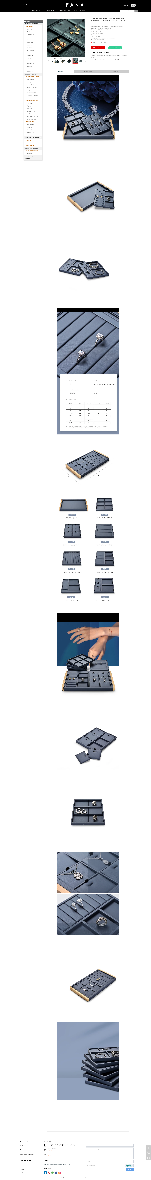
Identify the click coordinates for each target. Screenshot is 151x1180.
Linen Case (29, 69)
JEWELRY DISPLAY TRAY (32, 100)
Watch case (28, 143)
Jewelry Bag (29, 58)
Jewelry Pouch (30, 55)
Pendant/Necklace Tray (32, 116)
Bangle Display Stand (31, 92)
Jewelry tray (29, 103)
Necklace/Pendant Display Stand (34, 84)
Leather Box (29, 29)
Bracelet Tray (30, 114)
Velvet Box (29, 37)
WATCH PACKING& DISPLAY (33, 137)
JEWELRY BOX (29, 26)
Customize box (30, 50)
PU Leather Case (30, 63)
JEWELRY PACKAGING (36, 10)
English (133, 5)
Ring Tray (29, 106)
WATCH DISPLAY (30, 145)
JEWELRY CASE (30, 61)
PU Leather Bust (30, 124)
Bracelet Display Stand (32, 87)
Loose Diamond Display (32, 95)
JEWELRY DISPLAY (50, 10)
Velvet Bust (29, 127)
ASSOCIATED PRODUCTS (79, 10)
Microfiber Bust (30, 132)
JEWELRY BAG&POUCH (32, 53)
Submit (129, 1169)
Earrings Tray (30, 108)
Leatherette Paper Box (32, 34)
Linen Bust (29, 130)
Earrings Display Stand (32, 90)
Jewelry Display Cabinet (31, 156)
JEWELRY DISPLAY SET (32, 98)
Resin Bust (29, 135)
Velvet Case (29, 66)
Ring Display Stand (31, 82)
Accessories (29, 153)
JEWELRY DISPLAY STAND (32, 76)
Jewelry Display (30, 79)
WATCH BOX (29, 140)
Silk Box (28, 39)
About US (109, 10)
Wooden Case (30, 71)
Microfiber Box (30, 31)
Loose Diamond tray (31, 119)
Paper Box (29, 47)
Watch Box (27, 158)
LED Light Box (30, 42)
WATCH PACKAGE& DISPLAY (65, 10)
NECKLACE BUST (30, 121)
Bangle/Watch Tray (31, 111)
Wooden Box (30, 45)
